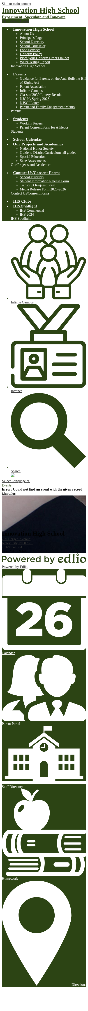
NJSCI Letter (29, 103)
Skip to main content (16, 4)
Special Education (33, 156)
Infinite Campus (31, 91)
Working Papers (31, 123)
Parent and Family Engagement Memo (47, 107)
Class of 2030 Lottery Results (41, 95)
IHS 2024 (27, 214)
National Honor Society (37, 148)
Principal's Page (31, 38)
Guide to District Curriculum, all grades (48, 152)
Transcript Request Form (37, 185)
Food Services (30, 50)
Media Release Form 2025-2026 (43, 189)
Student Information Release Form (44, 181)
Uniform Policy (31, 54)
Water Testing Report (35, 62)
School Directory (32, 42)
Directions (79, 984)
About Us (27, 34)
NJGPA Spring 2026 (34, 99)
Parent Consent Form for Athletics (44, 127)
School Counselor (32, 46)
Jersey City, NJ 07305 (17, 541)
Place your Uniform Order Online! (44, 58)
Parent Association (33, 86)
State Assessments (33, 161)
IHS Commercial (32, 210)
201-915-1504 (12, 547)
